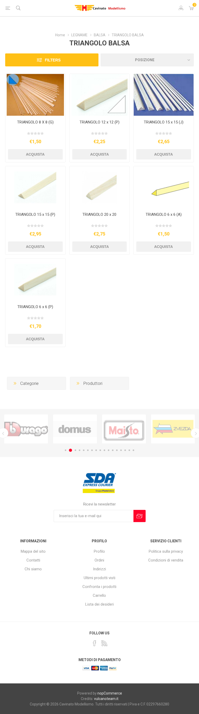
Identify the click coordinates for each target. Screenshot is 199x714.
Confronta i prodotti (99, 586)
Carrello (99, 595)
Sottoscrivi (139, 516)
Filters (53, 60)
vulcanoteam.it (106, 699)
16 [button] (129, 450)
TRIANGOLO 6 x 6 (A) (164, 214)
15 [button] (125, 450)
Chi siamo (33, 569)
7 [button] (92, 450)
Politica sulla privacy (166, 551)
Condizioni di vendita (165, 560)
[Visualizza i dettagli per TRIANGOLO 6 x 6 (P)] (35, 280)
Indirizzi (99, 569)
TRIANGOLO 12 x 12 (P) (99, 122)
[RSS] (104, 643)
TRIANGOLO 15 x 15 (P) (35, 214)
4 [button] (79, 450)
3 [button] (74, 450)
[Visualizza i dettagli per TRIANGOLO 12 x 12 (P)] (100, 95)
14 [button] (121, 450)
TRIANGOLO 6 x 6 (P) (35, 306)
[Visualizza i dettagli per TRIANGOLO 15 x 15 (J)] (164, 95)
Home (60, 35)
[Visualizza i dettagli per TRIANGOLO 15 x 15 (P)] (35, 187)
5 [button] (83, 450)
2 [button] (69, 450)
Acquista (35, 154)
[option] (26, 428)
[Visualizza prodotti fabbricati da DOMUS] (26, 428)
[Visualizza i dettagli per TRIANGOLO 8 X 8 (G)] (35, 95)
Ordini (99, 560)
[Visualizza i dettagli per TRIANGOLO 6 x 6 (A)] (164, 187)
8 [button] (96, 450)
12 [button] (112, 450)
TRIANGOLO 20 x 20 (99, 214)
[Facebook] (94, 643)
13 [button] (117, 450)
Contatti (33, 560)
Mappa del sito (33, 551)
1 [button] (65, 450)
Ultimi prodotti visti (99, 578)
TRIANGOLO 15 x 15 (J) (163, 122)
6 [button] (88, 450)
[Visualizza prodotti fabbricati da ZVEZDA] (124, 428)
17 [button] (133, 450)
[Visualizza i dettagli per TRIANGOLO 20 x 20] (100, 187)
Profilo (99, 551)
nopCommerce (109, 693)
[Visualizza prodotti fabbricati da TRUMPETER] (173, 428)
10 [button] (104, 450)
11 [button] (108, 450)
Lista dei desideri (99, 604)
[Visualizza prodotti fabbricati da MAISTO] (75, 428)
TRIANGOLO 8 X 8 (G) (35, 122)
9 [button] (100, 450)
